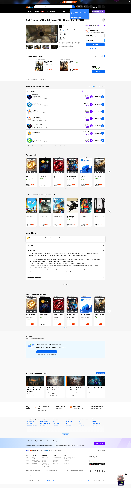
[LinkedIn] (104, 471)
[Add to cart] (102, 96)
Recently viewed (34, 79)
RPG (40, 14)
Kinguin (34, 110)
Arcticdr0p (35, 103)
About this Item (43, 79)
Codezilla (34, 139)
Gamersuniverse (94, 30)
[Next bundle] (104, 56)
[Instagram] (100, 471)
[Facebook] (90, 471)
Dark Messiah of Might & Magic (48, 14)
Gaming (31, 14)
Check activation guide (67, 26)
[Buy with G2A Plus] (91, 96)
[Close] (129, 1)
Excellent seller (36, 97)
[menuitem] (28, 11)
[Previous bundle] (102, 56)
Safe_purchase (36, 132)
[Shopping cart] (103, 6)
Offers (27, 79)
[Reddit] (97, 471)
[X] (102, 471)
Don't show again (76, 17)
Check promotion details (31, 443)
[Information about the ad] (91, 28)
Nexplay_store (36, 96)
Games (36, 14)
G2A (27, 14)
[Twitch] (95, 471)
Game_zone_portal (37, 124)
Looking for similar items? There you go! (40, 195)
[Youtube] (93, 471)
